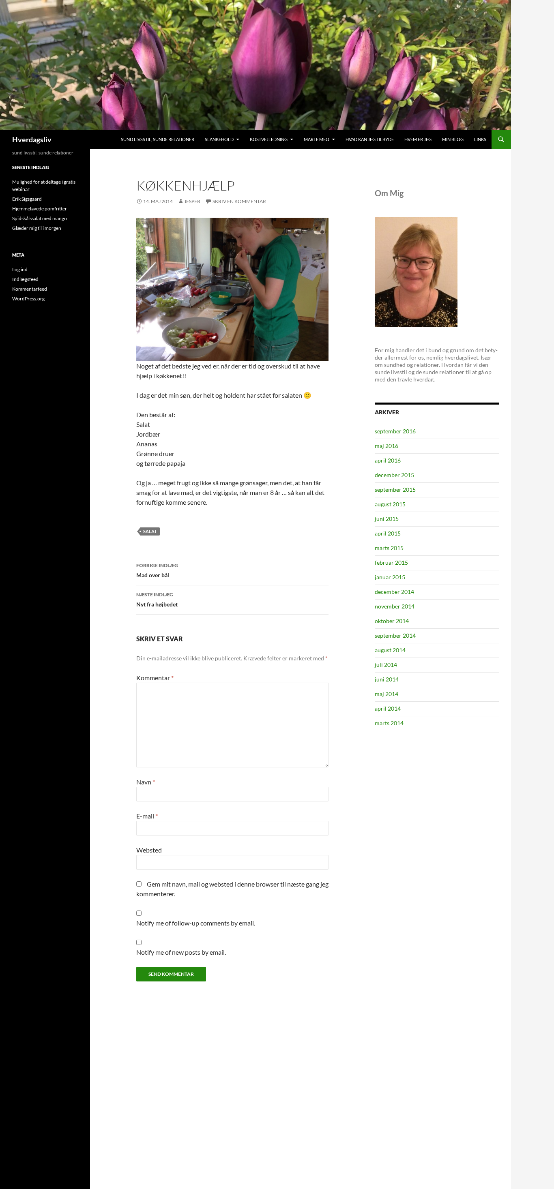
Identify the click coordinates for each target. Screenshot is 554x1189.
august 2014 (390, 650)
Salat (150, 531)
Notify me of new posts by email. (181, 952)
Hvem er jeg (418, 139)
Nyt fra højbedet (157, 599)
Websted (149, 850)
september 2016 (395, 431)
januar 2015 (390, 577)
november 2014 (394, 606)
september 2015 (395, 489)
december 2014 (394, 591)
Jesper (192, 201)
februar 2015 (391, 562)
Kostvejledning (269, 139)
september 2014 (395, 635)
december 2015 (394, 474)
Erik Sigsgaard (27, 199)
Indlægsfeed (25, 279)
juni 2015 (387, 518)
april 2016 (388, 460)
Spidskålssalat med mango (39, 218)
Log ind (20, 269)
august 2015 (390, 504)
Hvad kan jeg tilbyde (370, 139)
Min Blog (453, 139)
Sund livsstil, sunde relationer (157, 139)
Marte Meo (316, 139)
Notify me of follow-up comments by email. (195, 923)
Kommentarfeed (29, 289)
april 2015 (388, 533)
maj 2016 (386, 445)
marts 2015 (389, 547)
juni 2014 (387, 679)
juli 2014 (386, 664)
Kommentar (155, 677)
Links (480, 139)
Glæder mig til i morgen (36, 228)
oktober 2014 (392, 620)
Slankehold (219, 139)
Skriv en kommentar (239, 201)
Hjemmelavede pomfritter (39, 209)
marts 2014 (389, 723)
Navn (145, 782)
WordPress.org (28, 299)
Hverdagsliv (32, 139)
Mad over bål (157, 570)
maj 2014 (386, 693)
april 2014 (388, 708)
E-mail (147, 816)
